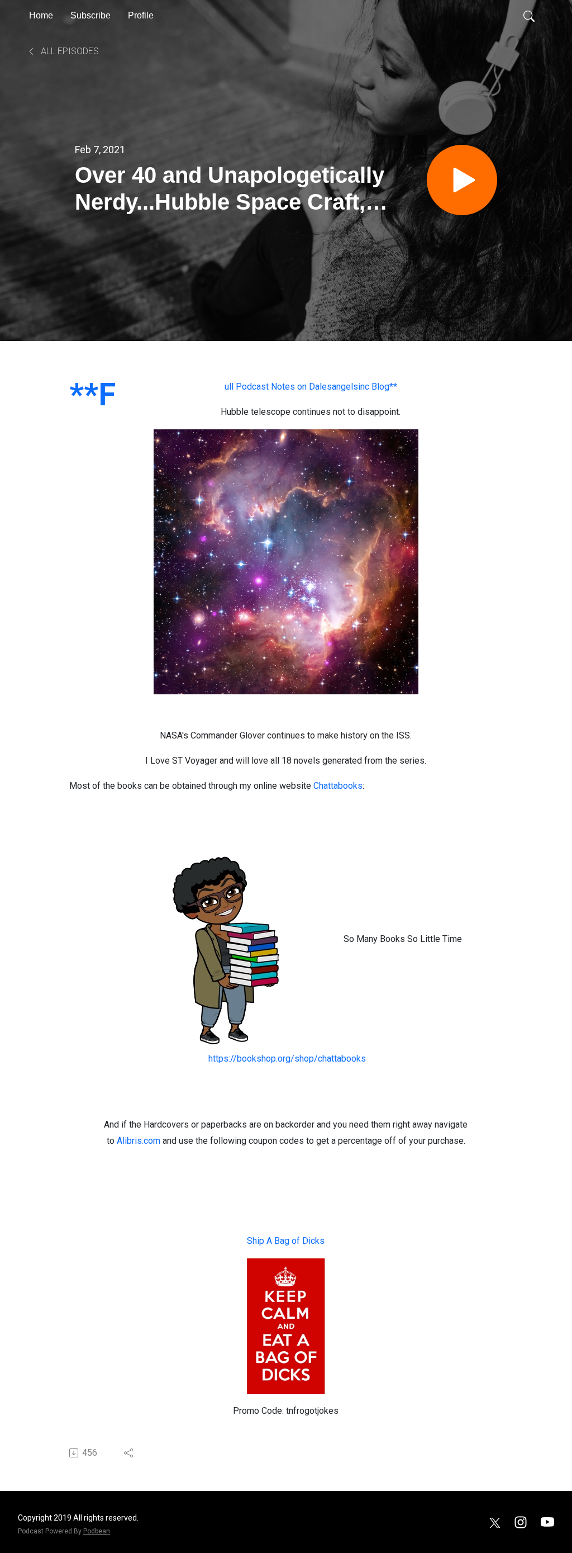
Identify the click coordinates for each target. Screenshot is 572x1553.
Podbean (96, 1531)
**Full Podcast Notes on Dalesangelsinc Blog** (311, 386)
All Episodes (69, 51)
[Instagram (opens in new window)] (520, 1521)
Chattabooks (338, 785)
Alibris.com (140, 1140)
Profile (141, 15)
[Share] (129, 1453)
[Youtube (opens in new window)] (547, 1521)
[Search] (529, 15)
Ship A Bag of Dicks (286, 1240)
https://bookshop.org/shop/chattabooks (286, 1058)
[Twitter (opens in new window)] (494, 1521)
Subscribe (90, 15)
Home (41, 15)
